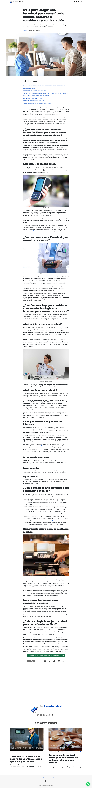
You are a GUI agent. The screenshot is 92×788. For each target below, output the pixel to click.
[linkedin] (59, 661)
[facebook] (45, 661)
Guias (80, 1)
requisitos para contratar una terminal (57, 520)
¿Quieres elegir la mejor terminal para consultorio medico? (37, 103)
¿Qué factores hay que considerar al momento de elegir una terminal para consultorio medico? (45, 93)
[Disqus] (46, 684)
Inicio (75, 1)
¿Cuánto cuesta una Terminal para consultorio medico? (36, 90)
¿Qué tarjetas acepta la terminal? (42, 324)
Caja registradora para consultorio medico (33, 98)
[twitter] (50, 661)
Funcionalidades (31, 468)
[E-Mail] (53, 715)
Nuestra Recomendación (29, 88)
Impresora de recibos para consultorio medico (34, 100)
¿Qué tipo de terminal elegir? (40, 390)
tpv (68, 30)
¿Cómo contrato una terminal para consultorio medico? (36, 95)
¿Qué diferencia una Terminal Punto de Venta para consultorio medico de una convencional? (45, 85)
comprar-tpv (25, 30)
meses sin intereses (42, 446)
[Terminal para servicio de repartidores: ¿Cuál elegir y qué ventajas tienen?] (26, 740)
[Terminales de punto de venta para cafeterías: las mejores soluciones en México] (65, 739)
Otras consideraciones (36, 457)
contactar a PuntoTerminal (30, 231)
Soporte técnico (30, 477)
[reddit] (54, 661)
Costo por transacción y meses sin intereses (42, 423)
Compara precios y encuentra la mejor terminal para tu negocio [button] (46, 655)
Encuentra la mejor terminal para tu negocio (46, 777)
